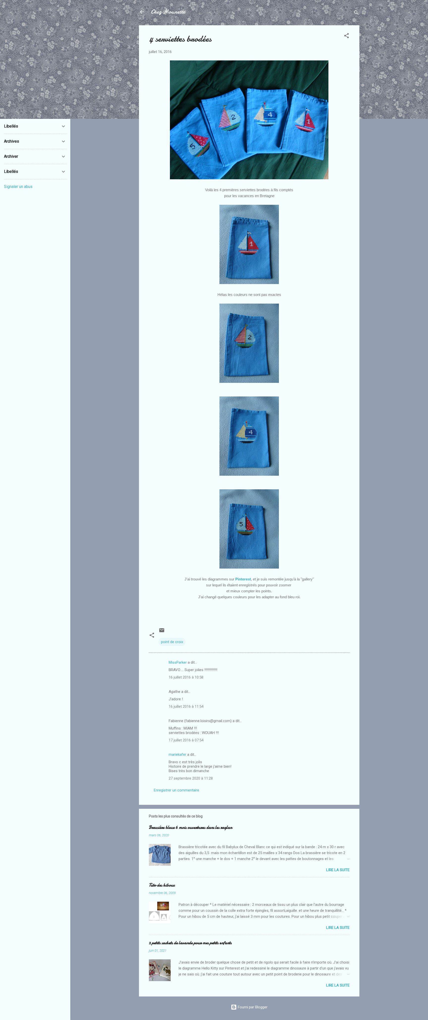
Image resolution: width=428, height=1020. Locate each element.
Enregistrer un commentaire (176, 790)
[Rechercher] (356, 13)
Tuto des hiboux (162, 885)
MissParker (178, 662)
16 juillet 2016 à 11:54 (186, 706)
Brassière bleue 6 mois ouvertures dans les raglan (190, 827)
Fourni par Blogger (252, 1007)
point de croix (172, 642)
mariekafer (177, 754)
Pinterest (242, 579)
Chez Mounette (168, 12)
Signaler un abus (18, 186)
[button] (346, 36)
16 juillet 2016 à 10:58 (186, 677)
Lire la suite (337, 870)
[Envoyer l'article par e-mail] (162, 632)
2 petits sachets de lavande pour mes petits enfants (190, 943)
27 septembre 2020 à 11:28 (191, 778)
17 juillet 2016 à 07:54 (186, 740)
